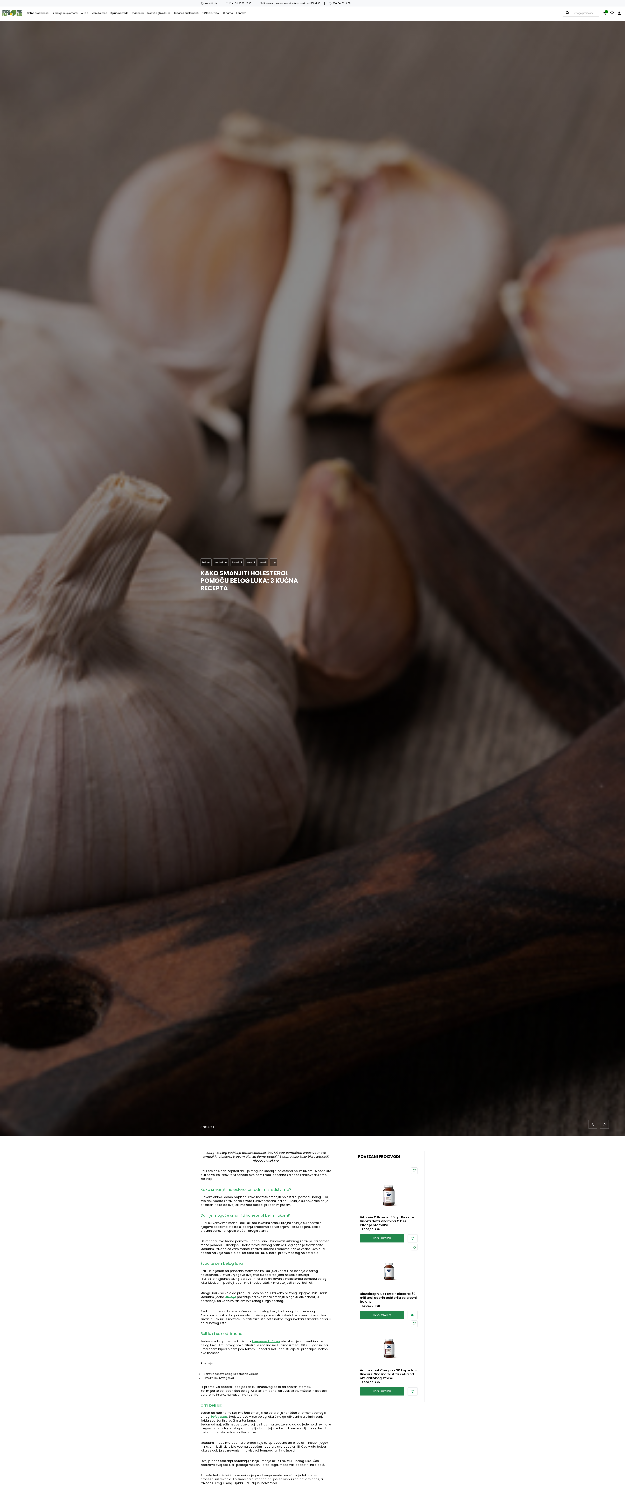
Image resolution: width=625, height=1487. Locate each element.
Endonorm (138, 13)
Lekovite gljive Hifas (158, 13)
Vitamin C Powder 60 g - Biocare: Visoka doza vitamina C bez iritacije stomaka (387, 1221)
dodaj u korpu (382, 1238)
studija (230, 1297)
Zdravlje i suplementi (65, 13)
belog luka (219, 1417)
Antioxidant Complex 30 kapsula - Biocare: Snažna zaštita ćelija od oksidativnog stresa (388, 1374)
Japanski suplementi (186, 13)
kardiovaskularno (266, 1341)
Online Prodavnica (38, 13)
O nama (228, 13)
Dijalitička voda (119, 13)
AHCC (84, 13)
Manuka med (99, 13)
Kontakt (241, 13)
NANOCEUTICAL (211, 13)
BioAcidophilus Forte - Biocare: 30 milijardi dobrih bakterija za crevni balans (388, 1298)
